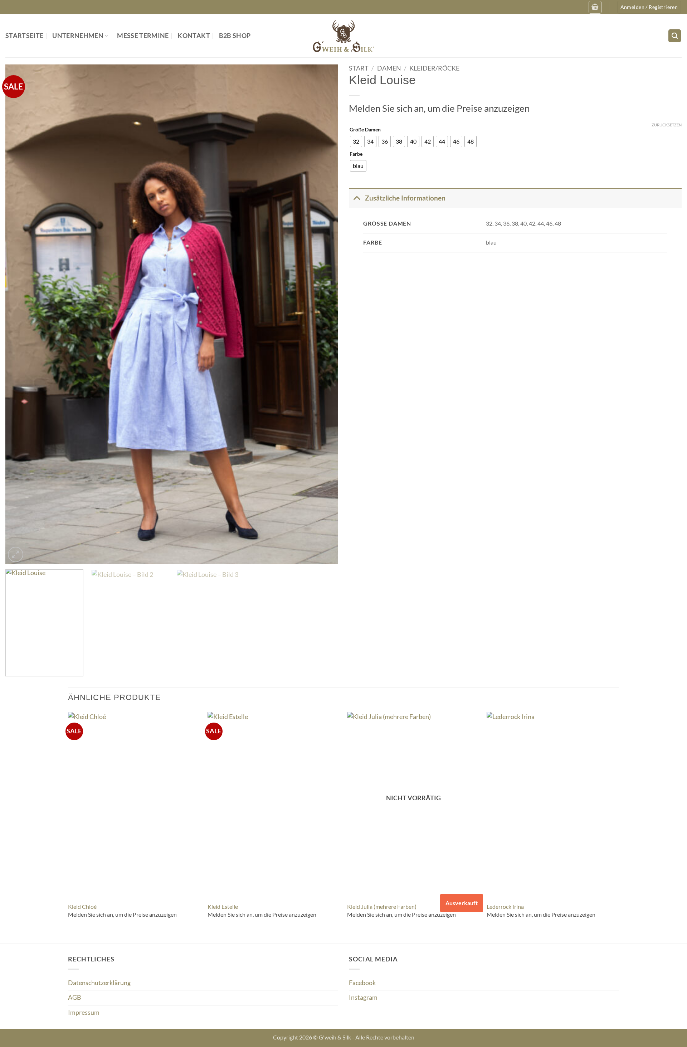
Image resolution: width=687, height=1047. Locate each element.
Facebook (362, 982)
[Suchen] (674, 35)
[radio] (356, 141)
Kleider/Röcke (434, 68)
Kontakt (193, 35)
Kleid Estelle (223, 906)
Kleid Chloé (82, 906)
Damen (389, 68)
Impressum (83, 1012)
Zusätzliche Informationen (405, 198)
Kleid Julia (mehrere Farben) (381, 906)
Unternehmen (77, 35)
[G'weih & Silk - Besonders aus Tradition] (343, 35)
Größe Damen (365, 129)
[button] (595, 7)
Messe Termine (143, 35)
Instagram (363, 997)
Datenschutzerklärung (99, 982)
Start (359, 68)
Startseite (24, 35)
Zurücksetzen (667, 124)
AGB (74, 997)
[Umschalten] (356, 197)
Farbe (356, 154)
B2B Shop (235, 35)
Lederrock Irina (505, 906)
